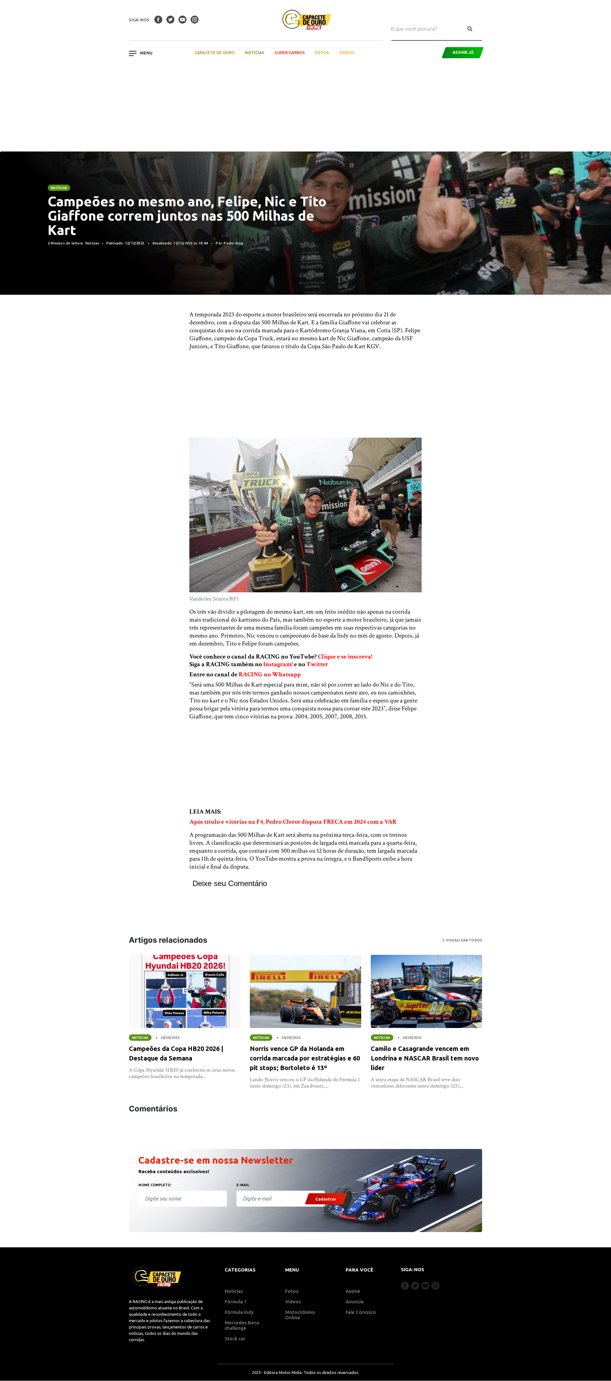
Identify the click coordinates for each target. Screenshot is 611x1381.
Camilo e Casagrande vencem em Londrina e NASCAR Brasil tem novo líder (425, 1058)
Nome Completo (154, 1185)
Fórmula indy (239, 1312)
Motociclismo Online (300, 1314)
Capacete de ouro (214, 52)
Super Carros (290, 52)
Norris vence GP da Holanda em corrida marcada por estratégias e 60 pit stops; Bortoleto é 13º (305, 1058)
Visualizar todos (463, 940)
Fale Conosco (361, 1312)
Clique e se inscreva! (345, 656)
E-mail (242, 1185)
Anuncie (355, 1301)
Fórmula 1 (236, 1301)
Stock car (235, 1338)
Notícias (254, 52)
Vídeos (347, 52)
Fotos (322, 52)
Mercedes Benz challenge (242, 1325)
